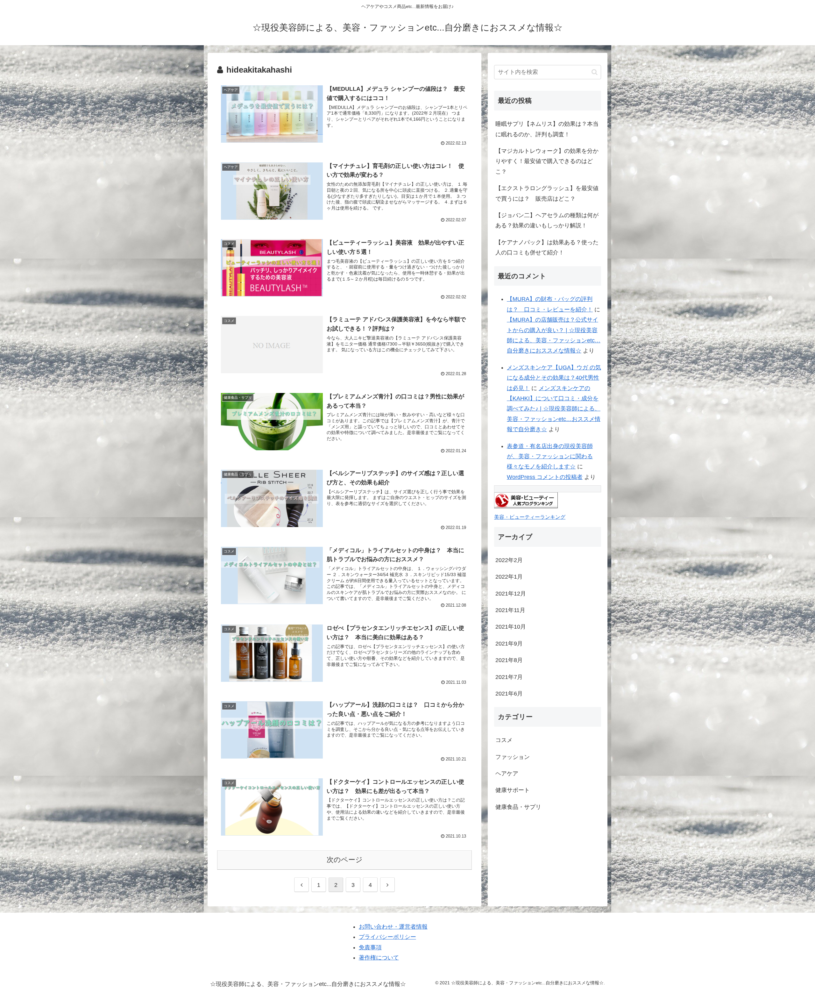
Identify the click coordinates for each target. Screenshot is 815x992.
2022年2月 (509, 560)
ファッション (512, 757)
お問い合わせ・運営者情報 (393, 927)
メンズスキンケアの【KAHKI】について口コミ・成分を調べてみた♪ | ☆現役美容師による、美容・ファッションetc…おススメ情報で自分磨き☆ (553, 409)
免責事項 (370, 947)
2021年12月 (510, 593)
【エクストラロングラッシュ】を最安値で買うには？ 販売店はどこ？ (547, 193)
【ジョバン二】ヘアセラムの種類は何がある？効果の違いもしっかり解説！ (547, 220)
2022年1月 (509, 577)
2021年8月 (509, 660)
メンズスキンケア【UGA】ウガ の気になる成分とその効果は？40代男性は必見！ (554, 377)
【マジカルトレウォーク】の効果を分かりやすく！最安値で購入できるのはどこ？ (547, 161)
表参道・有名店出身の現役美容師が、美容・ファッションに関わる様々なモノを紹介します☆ (550, 456)
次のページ (345, 860)
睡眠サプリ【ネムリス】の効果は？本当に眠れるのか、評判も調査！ (547, 129)
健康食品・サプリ (518, 807)
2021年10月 (510, 627)
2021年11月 (510, 610)
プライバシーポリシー (387, 937)
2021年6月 (509, 693)
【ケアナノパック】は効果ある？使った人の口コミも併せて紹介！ (547, 247)
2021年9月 (509, 643)
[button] (594, 72)
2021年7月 (509, 677)
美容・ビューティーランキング (529, 517)
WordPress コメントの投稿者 (545, 477)
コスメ (504, 740)
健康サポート (512, 790)
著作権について (379, 957)
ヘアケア (506, 773)
